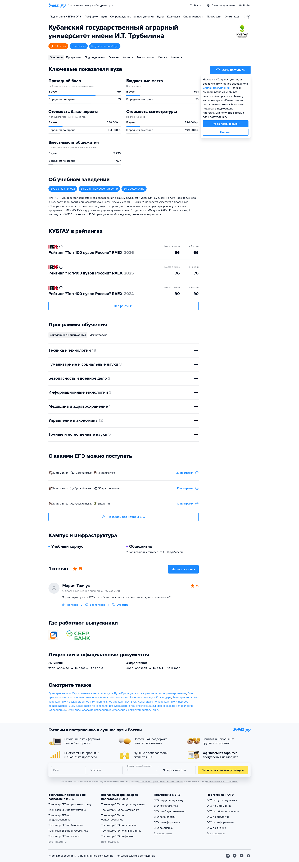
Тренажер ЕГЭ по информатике (68, 830)
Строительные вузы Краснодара (92, 693)
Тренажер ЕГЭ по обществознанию (59, 817)
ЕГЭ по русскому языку (169, 800)
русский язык (83, 473)
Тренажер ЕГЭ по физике (64, 836)
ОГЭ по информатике (220, 822)
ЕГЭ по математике (166, 806)
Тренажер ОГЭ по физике (117, 836)
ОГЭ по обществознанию (223, 811)
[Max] (248, 856)
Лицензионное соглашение (95, 856)
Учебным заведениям (62, 856)
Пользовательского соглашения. (222, 781)
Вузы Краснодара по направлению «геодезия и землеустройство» (109, 710)
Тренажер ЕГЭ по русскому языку (69, 804)
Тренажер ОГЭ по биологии (119, 825)
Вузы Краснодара (59, 693)
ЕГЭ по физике (163, 828)
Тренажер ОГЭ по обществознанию (112, 817)
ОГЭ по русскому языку (222, 800)
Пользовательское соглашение (135, 856)
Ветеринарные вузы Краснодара (150, 697)
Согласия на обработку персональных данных (160, 781)
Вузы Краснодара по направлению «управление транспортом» (108, 706)
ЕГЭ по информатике (167, 822)
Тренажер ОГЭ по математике (120, 810)
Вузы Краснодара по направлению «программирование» (150, 693)
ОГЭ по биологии (218, 817)
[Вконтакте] (228, 856)
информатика (106, 473)
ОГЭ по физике (216, 828)
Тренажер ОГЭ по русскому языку (123, 804)
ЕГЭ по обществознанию (169, 811)
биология (104, 503)
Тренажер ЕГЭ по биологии (65, 825)
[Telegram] (235, 856)
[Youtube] (241, 856)
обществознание (109, 488)
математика (60, 473)
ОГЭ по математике (219, 806)
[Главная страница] (57, 5)
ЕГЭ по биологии (164, 817)
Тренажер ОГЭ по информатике (121, 830)
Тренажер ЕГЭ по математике (67, 810)
